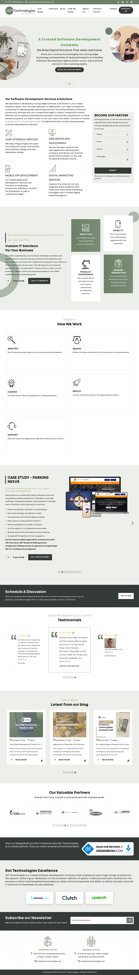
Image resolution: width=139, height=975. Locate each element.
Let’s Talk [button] (126, 596)
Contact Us (126, 10)
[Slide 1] (66, 84)
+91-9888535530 (15, 2)
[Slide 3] (72, 84)
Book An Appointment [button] (69, 69)
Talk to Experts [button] (39, 281)
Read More (22, 659)
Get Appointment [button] (40, 567)
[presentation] (132, 523)
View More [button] (18, 281)
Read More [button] (21, 760)
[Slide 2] (69, 84)
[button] (60, 572)
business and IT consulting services (23, 121)
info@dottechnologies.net (41, 2)
